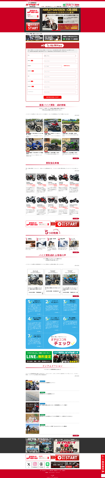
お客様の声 (77, 6)
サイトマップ (58, 472)
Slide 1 (47, 30)
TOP (43, 6)
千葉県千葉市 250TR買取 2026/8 (70, 133)
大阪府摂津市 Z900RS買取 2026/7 (51, 152)
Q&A (60, 470)
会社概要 (46, 472)
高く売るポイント (49, 6)
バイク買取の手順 (58, 6)
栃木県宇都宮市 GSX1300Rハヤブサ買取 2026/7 (35, 153)
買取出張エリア (66, 6)
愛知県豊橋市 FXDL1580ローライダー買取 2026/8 (34, 134)
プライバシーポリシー (52, 472)
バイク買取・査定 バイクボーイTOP (35, 33)
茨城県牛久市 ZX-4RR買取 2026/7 (70, 152)
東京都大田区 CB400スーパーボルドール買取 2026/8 (52, 134)
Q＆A (72, 6)
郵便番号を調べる (67, 65)
